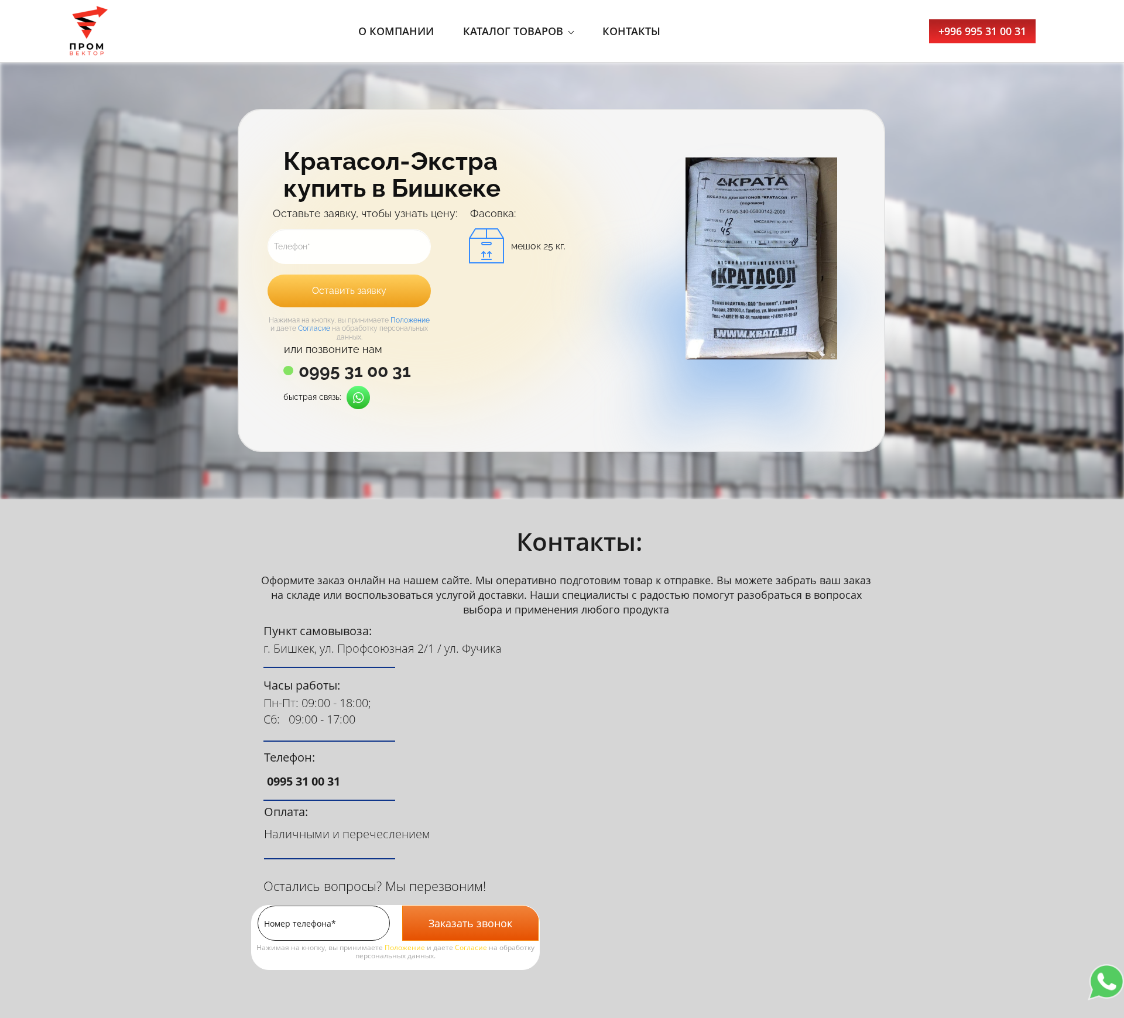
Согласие (314, 328)
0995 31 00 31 (355, 371)
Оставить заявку (349, 290)
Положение (410, 320)
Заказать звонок (470, 923)
